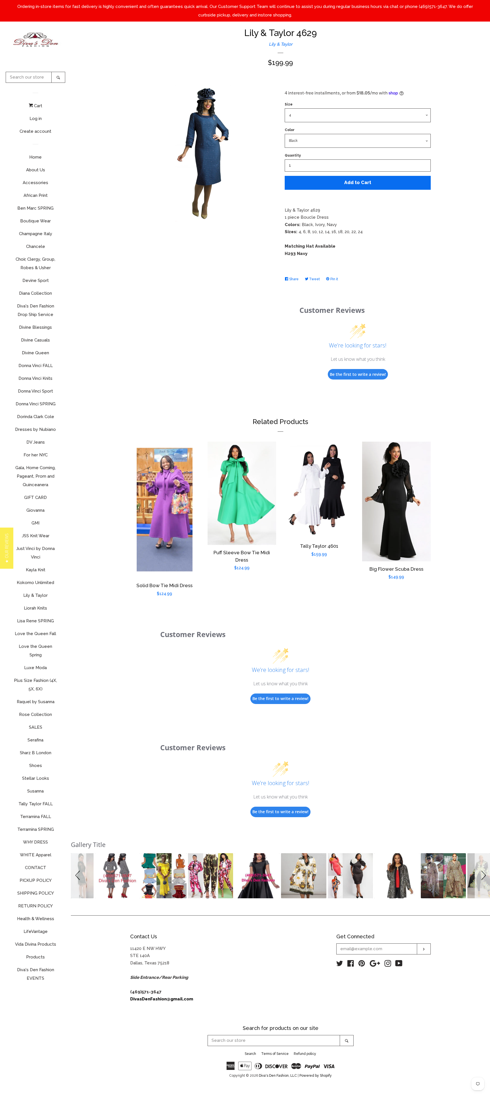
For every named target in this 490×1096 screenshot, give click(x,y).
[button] (78, 875)
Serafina (35, 740)
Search (250, 1054)
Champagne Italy (35, 233)
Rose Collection (35, 714)
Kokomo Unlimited (35, 582)
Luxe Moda (35, 667)
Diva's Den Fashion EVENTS (35, 974)
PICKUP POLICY (36, 880)
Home (35, 157)
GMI (35, 523)
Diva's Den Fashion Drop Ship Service (35, 310)
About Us (35, 169)
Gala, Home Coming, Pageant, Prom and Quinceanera (35, 476)
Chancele (35, 246)
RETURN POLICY (35, 906)
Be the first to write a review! (358, 374)
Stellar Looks (35, 778)
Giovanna (35, 510)
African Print (36, 195)
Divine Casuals (35, 340)
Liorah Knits (35, 608)
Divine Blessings (35, 327)
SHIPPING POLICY (35, 893)
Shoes (35, 765)
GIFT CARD (35, 497)
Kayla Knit (35, 569)
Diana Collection (35, 293)
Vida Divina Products (35, 944)
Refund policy (305, 1054)
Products (35, 957)
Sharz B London (35, 752)
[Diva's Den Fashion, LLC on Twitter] (339, 964)
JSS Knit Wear (35, 535)
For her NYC (36, 455)
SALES (35, 727)
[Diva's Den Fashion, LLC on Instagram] (388, 964)
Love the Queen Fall (35, 633)
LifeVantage (36, 931)
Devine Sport (35, 280)
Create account (35, 131)
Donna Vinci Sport (35, 391)
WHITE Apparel (35, 854)
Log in (35, 118)
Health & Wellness (35, 918)
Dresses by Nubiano (35, 429)
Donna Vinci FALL (35, 365)
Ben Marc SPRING (35, 208)
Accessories (35, 182)
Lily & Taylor (35, 595)
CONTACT (35, 867)
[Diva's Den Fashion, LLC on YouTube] (398, 964)
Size (289, 104)
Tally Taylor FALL (35, 803)
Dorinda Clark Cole (35, 416)
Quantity (293, 155)
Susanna (35, 791)
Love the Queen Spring (35, 650)
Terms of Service (275, 1054)
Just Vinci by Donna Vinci (35, 553)
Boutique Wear (35, 221)
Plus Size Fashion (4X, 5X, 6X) (35, 685)
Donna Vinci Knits (35, 378)
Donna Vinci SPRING (36, 403)
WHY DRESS (35, 842)
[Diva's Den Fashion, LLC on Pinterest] (361, 964)
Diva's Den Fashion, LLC (278, 1076)
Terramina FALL (35, 816)
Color (290, 130)
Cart (37, 105)
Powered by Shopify (315, 1076)
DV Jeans (35, 442)
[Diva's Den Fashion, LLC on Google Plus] (375, 964)
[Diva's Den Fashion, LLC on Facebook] (350, 964)
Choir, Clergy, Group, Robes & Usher (35, 263)
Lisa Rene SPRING (35, 620)
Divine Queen (35, 352)
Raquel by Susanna (35, 701)
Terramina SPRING (35, 829)
